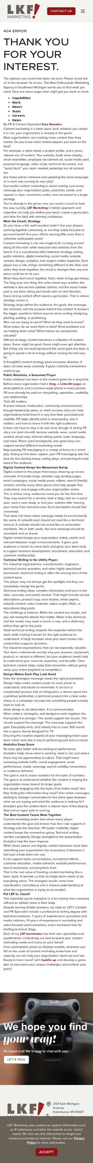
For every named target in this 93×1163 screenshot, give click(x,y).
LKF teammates (31, 933)
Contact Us (61, 11)
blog (52, 383)
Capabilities (21, 98)
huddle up (49, 960)
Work (16, 102)
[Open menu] (82, 11)
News (16, 120)
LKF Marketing (37, 207)
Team (16, 111)
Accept (46, 1151)
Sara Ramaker (52, 124)
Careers (18, 115)
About (17, 106)
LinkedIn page (70, 383)
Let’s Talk (16, 1059)
